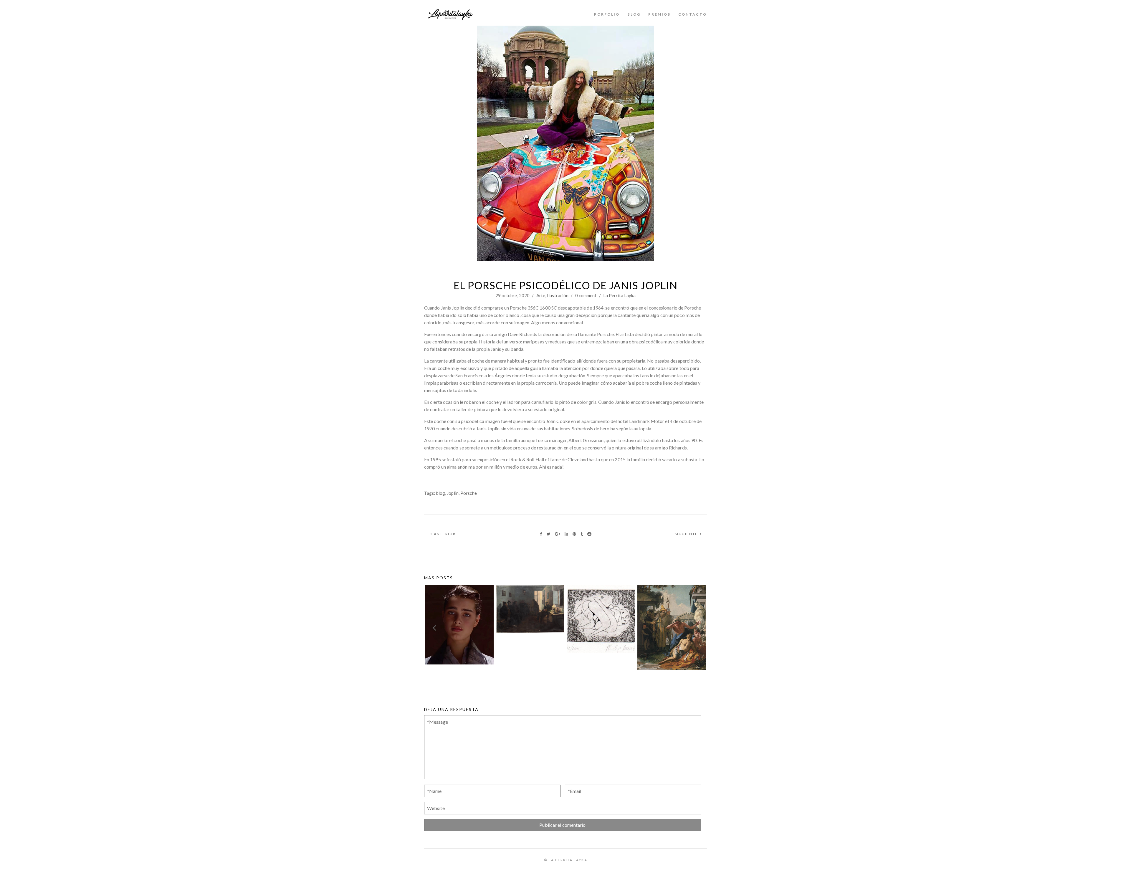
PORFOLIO (607, 14)
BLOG (634, 14)
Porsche (468, 493)
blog (440, 493)
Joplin (453, 493)
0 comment (586, 295)
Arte (540, 295)
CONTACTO (692, 14)
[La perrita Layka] (450, 14)
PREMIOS (659, 14)
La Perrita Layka (619, 295)
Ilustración (557, 295)
